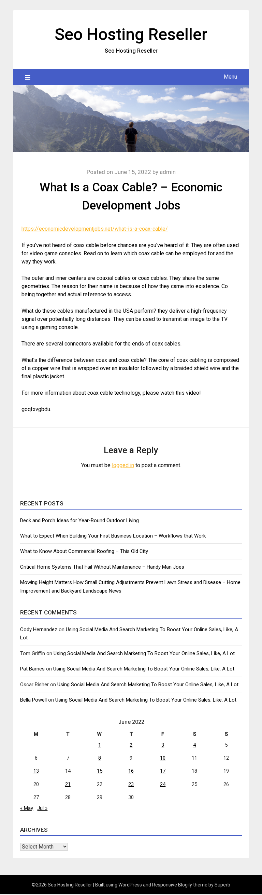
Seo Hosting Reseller (131, 34)
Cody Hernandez (38, 629)
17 (162, 771)
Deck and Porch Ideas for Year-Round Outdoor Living (79, 520)
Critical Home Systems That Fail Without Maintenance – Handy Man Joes (102, 567)
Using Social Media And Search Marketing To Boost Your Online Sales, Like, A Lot (144, 653)
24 (162, 784)
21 (68, 784)
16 (131, 771)
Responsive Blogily (172, 884)
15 (99, 771)
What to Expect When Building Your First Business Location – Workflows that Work (113, 536)
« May (26, 808)
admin (168, 171)
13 (36, 771)
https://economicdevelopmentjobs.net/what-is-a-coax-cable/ (94, 229)
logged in (123, 465)
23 (131, 784)
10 (162, 758)
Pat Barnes (32, 669)
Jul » (42, 808)
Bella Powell (33, 700)
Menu (230, 76)
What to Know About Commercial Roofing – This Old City (84, 551)
